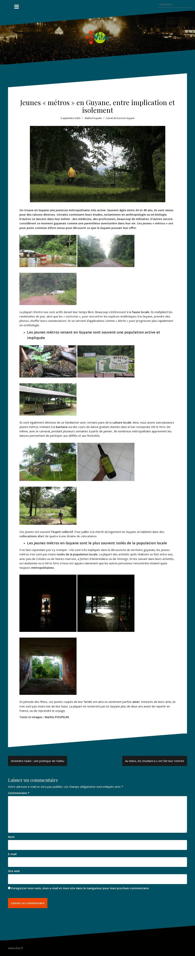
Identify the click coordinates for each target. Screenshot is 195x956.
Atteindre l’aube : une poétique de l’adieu (37, 761)
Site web (14, 871)
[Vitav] (97, 37)
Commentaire (18, 793)
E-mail (12, 854)
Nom (11, 837)
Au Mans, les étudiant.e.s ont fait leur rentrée (154, 761)
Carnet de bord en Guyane (120, 118)
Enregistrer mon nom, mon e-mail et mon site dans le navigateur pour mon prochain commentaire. (80, 888)
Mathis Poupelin (93, 118)
